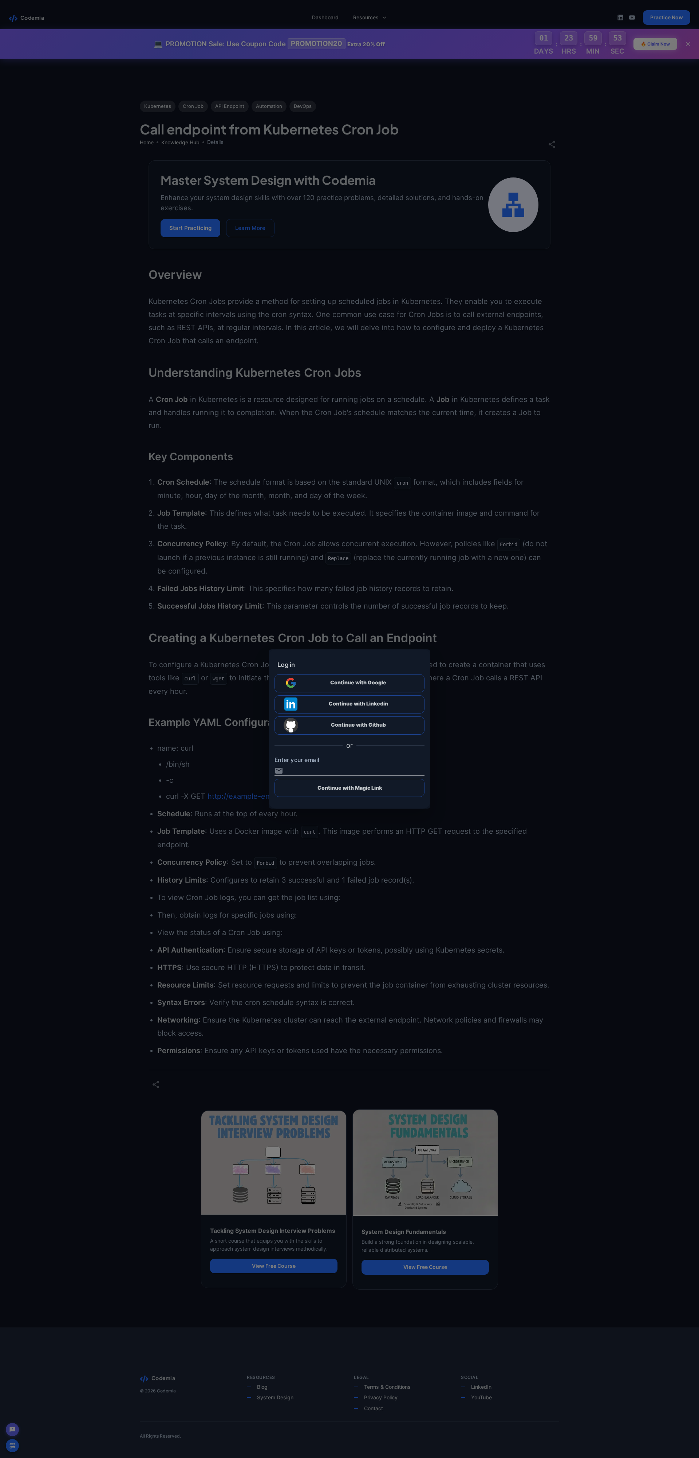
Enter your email (297, 759)
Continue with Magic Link (349, 788)
